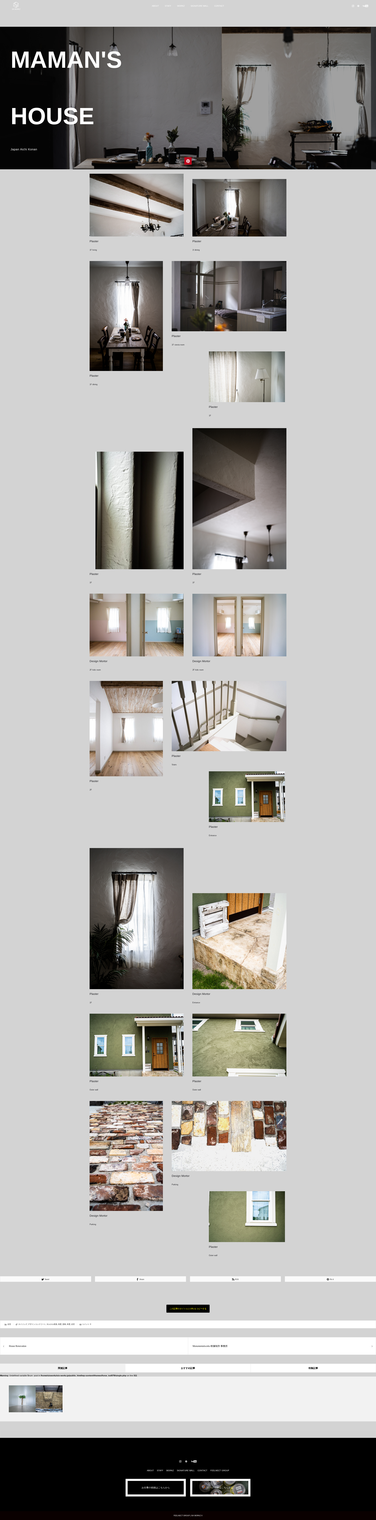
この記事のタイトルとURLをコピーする (188, 1308)
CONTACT (219, 6)
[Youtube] (365, 5)
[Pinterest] (358, 5)
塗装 (64, 1324)
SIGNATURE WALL (199, 6)
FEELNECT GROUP (219, 1470)
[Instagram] (352, 5)
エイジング (22, 1324)
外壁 (68, 1324)
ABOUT (155, 6)
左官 (9, 1324)
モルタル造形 (52, 1324)
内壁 (60, 1324)
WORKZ (181, 6)
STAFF (168, 6)
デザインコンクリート (37, 1324)
